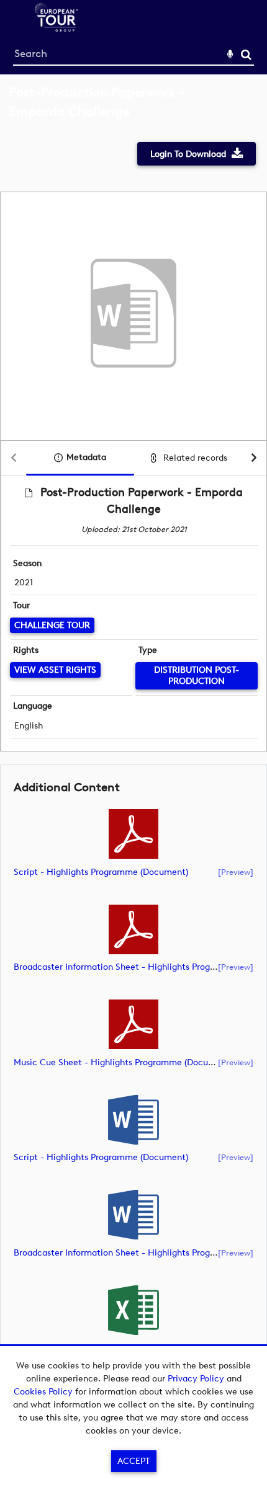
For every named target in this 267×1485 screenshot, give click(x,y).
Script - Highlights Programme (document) (101, 872)
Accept (133, 1461)
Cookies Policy (43, 1391)
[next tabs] (254, 458)
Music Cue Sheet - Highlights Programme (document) (123, 1062)
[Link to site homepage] (56, 28)
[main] (133, 740)
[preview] (235, 872)
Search (246, 55)
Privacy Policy (196, 1378)
